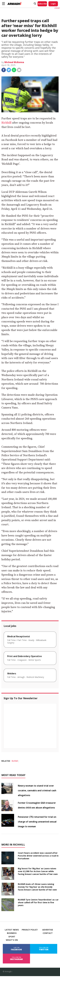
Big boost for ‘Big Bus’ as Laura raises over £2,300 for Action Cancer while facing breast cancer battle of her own (38, 871)
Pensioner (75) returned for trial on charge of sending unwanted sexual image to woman (37, 821)
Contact (48, 933)
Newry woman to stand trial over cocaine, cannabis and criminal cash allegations (37, 790)
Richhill (6, 123)
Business (12, 933)
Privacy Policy (30, 930)
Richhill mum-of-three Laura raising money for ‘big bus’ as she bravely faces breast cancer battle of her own (37, 887)
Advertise (47, 930)
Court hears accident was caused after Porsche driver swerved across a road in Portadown (38, 856)
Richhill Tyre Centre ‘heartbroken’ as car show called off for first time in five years (38, 902)
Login (53, 4)
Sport (11, 937)
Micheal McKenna (14, 62)
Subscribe (42, 4)
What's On (12, 940)
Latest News (12, 930)
